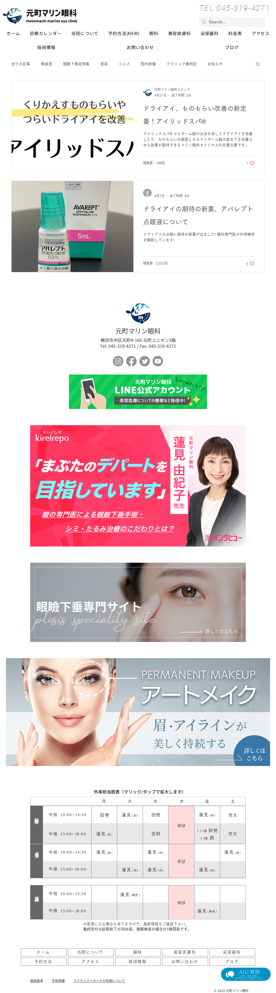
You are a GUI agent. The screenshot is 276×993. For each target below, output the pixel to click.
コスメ (124, 64)
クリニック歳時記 (182, 64)
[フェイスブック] (131, 361)
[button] (257, 64)
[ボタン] (138, 391)
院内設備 (148, 64)
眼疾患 (46, 64)
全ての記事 (20, 64)
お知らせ (215, 64)
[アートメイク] (138, 712)
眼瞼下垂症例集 (76, 64)
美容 (104, 64)
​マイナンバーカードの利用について (99, 980)
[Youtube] (158, 361)
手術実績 (58, 980)
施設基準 (36, 980)
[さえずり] (144, 361)
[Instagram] (118, 361)
